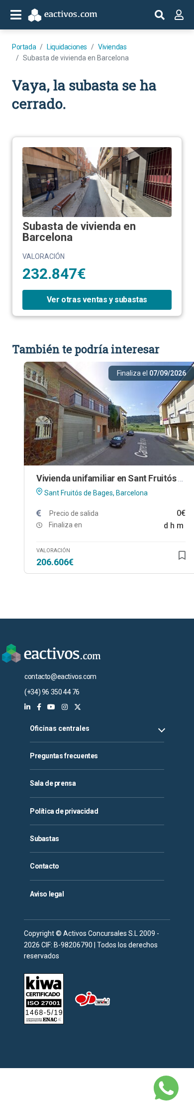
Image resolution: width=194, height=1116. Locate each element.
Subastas (44, 839)
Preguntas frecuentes (64, 756)
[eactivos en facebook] (39, 707)
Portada (24, 47)
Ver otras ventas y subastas (97, 299)
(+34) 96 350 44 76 (52, 692)
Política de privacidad (64, 811)
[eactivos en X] (77, 707)
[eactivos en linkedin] (27, 707)
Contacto (44, 866)
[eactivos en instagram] (65, 707)
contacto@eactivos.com (60, 676)
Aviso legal (47, 894)
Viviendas (112, 47)
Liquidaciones (67, 47)
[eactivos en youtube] (51, 707)
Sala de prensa (53, 783)
